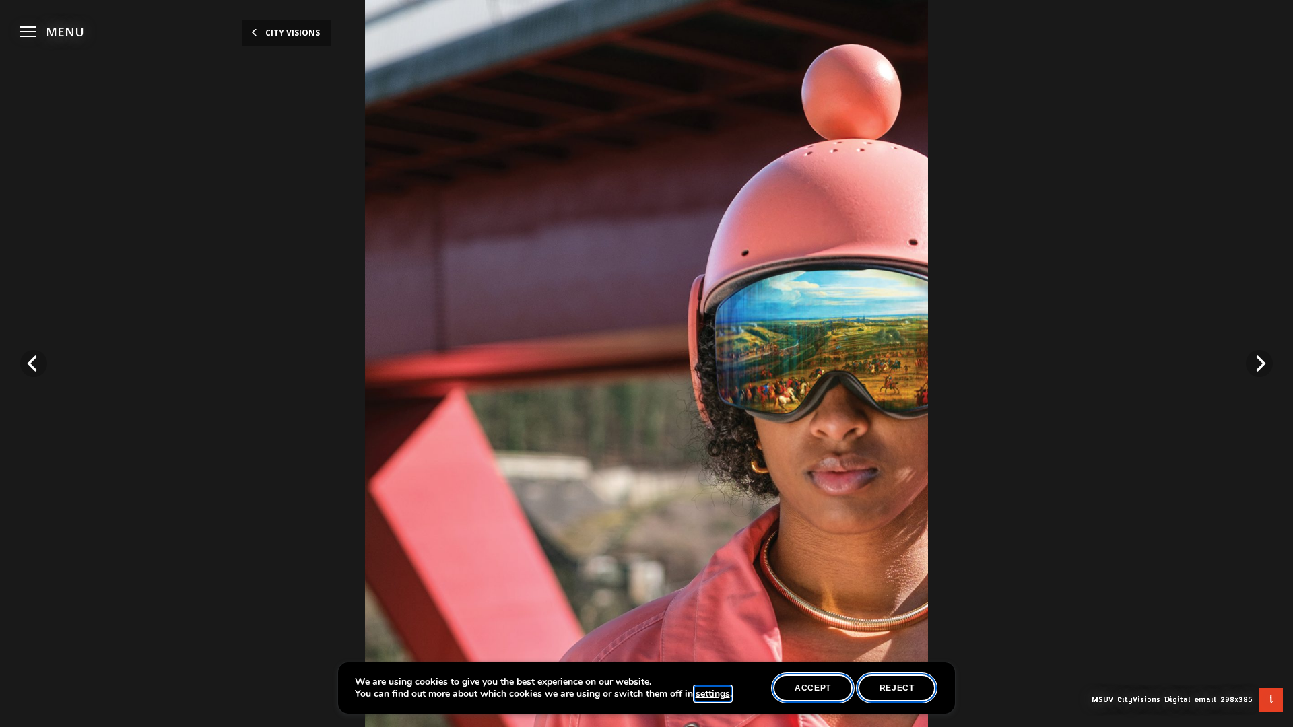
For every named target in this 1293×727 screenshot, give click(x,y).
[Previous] (33, 363)
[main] (646, 363)
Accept (813, 688)
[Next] (1259, 363)
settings (713, 694)
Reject (897, 688)
